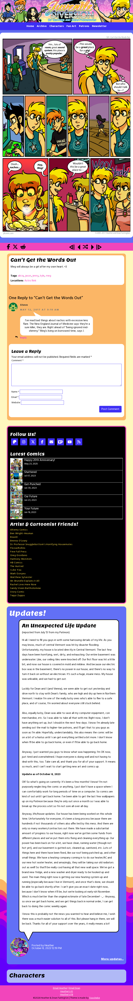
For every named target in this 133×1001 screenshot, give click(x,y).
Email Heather (60, 988)
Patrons (84, 26)
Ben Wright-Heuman (21, 534)
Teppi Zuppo (17, 596)
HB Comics (16, 563)
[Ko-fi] (60, 442)
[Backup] (79, 247)
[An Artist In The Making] (72, 247)
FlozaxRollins (17, 548)
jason (28, 276)
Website (15, 402)
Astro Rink (30, 280)
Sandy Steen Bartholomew (25, 588)
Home (30, 26)
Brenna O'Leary (18, 541)
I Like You (15, 570)
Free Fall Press (18, 552)
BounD (14, 537)
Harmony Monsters (21, 559)
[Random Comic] (85, 247)
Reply (23, 338)
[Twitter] (32, 442)
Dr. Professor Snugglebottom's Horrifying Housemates (41, 544)
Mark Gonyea (18, 574)
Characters (56, 26)
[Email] (51, 442)
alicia (21, 276)
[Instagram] (23, 442)
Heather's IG (66, 992)
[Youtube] (69, 442)
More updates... (112, 959)
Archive (42, 26)
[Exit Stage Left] (66, 135)
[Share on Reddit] (23, 247)
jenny (36, 276)
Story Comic (17, 592)
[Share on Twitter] (15, 247)
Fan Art (71, 26)
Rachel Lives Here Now (23, 585)
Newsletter (99, 26)
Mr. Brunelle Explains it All (24, 581)
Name (15, 392)
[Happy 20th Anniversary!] (99, 247)
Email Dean (74, 988)
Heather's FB (66, 995)
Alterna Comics (19, 530)
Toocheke (94, 998)
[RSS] (78, 442)
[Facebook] (42, 442)
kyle (42, 276)
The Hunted (17, 566)
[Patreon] (14, 442)
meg (48, 276)
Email (14, 397)
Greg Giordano (18, 555)
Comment (17, 360)
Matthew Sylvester (21, 577)
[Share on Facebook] (8, 247)
